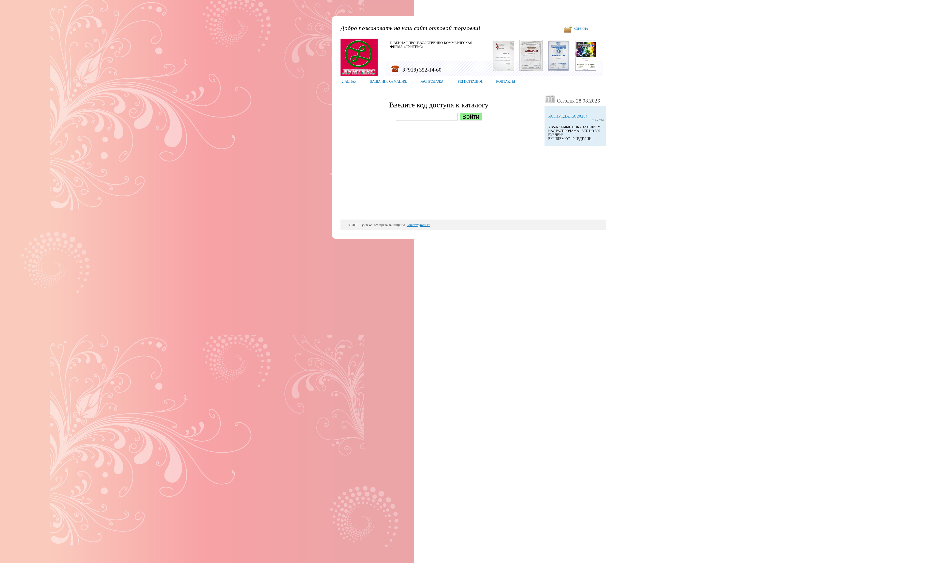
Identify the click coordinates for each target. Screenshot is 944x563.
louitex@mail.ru (418, 225)
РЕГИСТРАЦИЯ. (470, 81)
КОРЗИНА (581, 28)
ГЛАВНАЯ (348, 81)
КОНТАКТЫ (505, 81)
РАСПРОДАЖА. (432, 81)
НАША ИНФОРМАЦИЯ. (388, 81)
